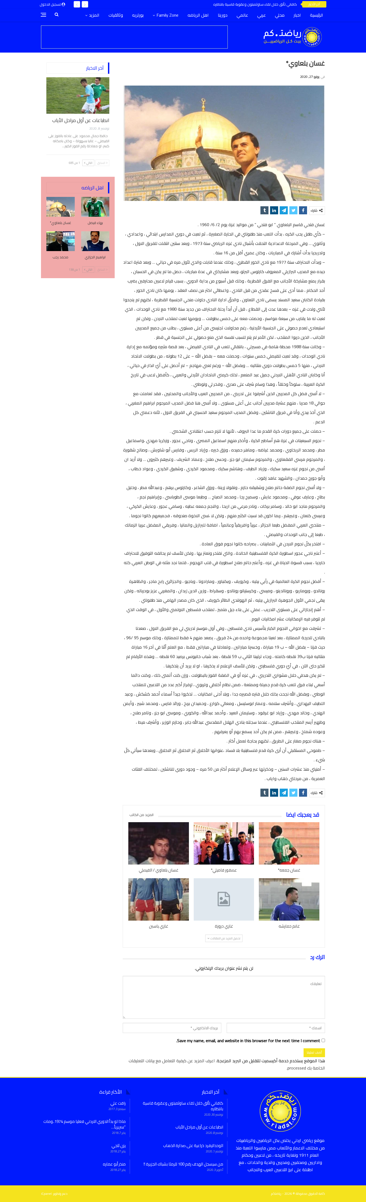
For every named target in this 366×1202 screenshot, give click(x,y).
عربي (261, 15)
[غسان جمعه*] (289, 843)
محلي (280, 15)
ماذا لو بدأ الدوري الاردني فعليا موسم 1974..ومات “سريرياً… (84, 1124)
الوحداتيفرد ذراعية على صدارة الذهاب (193, 1145)
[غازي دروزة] (224, 899)
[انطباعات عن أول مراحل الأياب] (77, 95)
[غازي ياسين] (158, 899)
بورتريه (138, 15)
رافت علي (118, 1103)
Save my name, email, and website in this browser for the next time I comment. (248, 1040)
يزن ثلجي (118, 1145)
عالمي (242, 15)
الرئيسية (316, 15)
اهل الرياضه (198, 15)
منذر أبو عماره (114, 1164)
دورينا (222, 15)
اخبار (297, 15)
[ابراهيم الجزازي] (95, 241)
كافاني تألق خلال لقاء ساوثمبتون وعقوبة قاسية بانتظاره (255, 4)
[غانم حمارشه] (289, 899)
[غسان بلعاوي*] (60, 207)
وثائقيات (116, 15)
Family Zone (167, 15)
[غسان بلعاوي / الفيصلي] (158, 843)
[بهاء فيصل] (95, 207)
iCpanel (46, 1193)
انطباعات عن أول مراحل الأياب (80, 120)
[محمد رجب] (60, 241)
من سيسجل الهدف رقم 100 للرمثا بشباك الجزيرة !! (183, 1164)
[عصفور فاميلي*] (224, 843)
